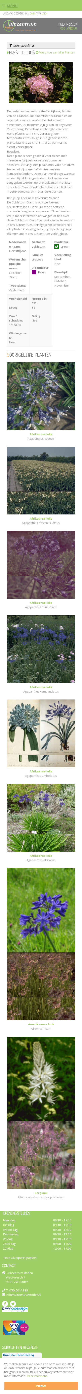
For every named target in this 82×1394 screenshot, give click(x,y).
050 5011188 (68, 29)
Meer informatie (36, 1376)
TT (13, 1304)
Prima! (41, 1386)
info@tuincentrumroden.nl (23, 1295)
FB (5, 1304)
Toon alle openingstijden (20, 1257)
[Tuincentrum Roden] (20, 26)
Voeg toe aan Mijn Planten (57, 52)
